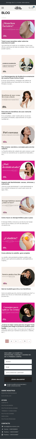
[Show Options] (30, 372)
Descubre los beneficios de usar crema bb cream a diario (16, 112)
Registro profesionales (9, 393)
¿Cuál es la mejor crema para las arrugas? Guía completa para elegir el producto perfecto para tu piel (17, 326)
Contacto (4, 402)
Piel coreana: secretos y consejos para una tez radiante (17, 147)
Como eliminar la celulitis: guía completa (15, 253)
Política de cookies (7, 413)
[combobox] (18, 372)
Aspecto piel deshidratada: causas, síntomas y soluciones (18, 183)
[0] (32, 8)
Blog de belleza (6, 396)
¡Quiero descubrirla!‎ (18, 379)
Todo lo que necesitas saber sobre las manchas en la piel (14, 42)
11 (24, 341)
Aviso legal (5, 416)
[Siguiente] (29, 341)
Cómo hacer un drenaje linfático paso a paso (17, 218)
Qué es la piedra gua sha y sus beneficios (16, 289)
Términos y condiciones (9, 411)
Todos (3, 17)
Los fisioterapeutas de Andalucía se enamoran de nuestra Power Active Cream (17, 77)
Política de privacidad (8, 419)
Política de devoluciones (9, 408)
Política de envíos (7, 405)
